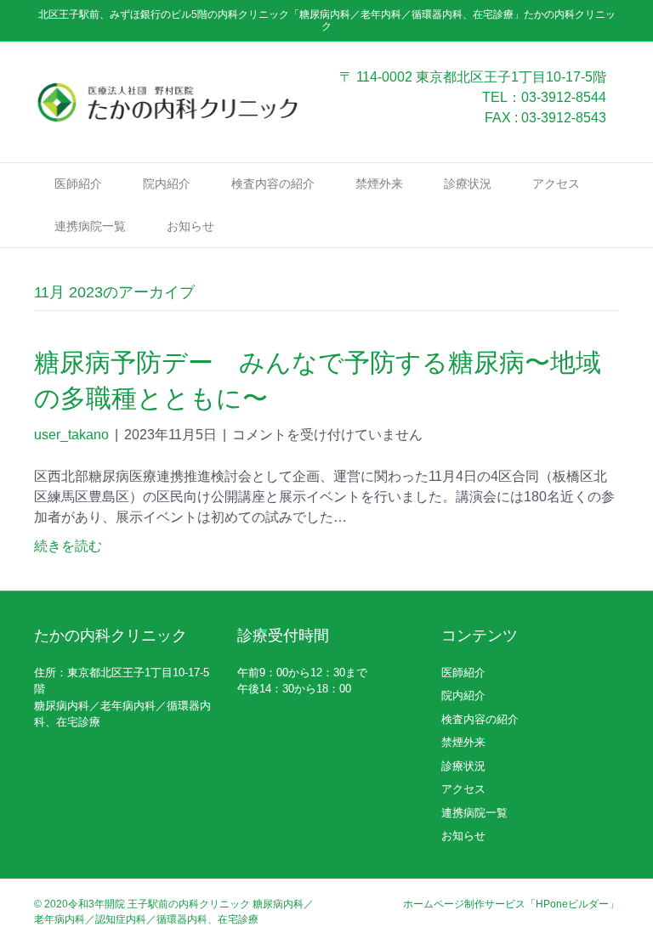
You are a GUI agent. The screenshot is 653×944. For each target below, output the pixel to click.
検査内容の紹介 (273, 183)
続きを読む (68, 546)
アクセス (556, 183)
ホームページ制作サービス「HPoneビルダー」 (511, 904)
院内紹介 (166, 183)
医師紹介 (78, 183)
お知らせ (190, 226)
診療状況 (467, 183)
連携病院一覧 (90, 226)
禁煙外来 (379, 183)
